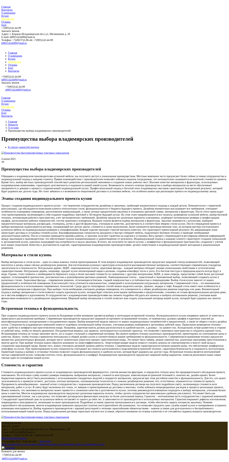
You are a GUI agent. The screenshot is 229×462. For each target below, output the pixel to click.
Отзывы (6, 21)
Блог (4, 25)
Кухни (5, 15)
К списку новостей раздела (23, 147)
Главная (5, 6)
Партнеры (45, 441)
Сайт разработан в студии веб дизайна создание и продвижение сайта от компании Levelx (53, 444)
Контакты (7, 9)
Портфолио (7, 18)
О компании (8, 12)
